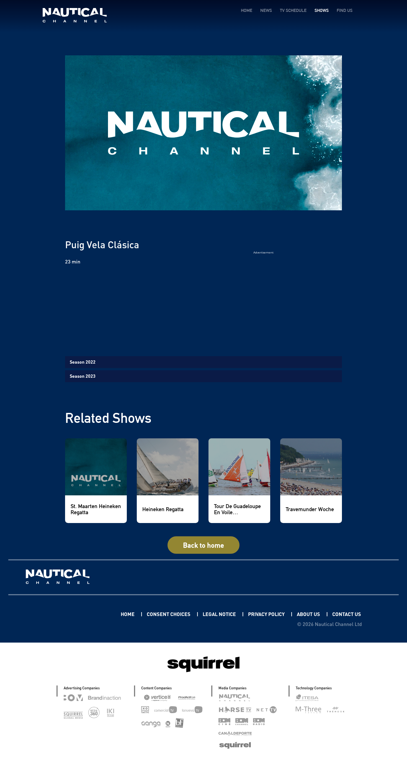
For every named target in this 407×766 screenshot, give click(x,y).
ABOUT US (309, 614)
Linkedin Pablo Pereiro (86, 614)
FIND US (344, 10)
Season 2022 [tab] (83, 362)
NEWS (266, 10)
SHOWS (322, 10)
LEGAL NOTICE (220, 614)
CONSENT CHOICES (169, 614)
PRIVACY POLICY (267, 614)
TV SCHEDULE (293, 10)
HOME (246, 10)
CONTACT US (346, 614)
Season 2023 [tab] (83, 376)
